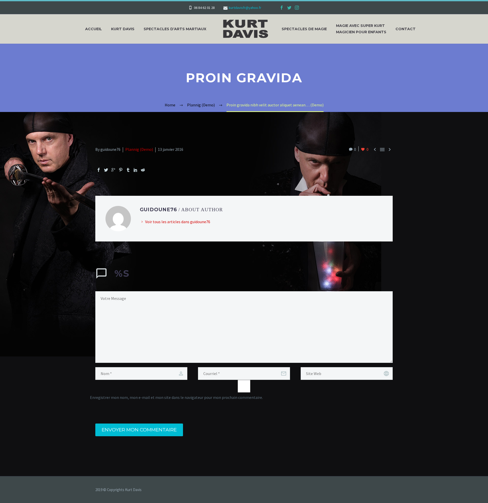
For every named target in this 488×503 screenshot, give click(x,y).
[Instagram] (297, 8)
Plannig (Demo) (139, 149)
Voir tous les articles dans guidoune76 (177, 221)
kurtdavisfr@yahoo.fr (245, 7)
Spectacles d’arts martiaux (175, 29)
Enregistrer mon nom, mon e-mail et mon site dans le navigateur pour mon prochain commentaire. (176, 397)
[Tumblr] (128, 170)
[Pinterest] (121, 170)
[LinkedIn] (135, 170)
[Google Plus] (113, 170)
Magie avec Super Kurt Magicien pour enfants (361, 28)
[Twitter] (289, 8)
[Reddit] (143, 170)
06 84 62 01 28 (204, 7)
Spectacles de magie (304, 29)
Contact (405, 29)
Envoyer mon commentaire (139, 430)
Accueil (93, 29)
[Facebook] (281, 8)
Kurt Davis (122, 29)
